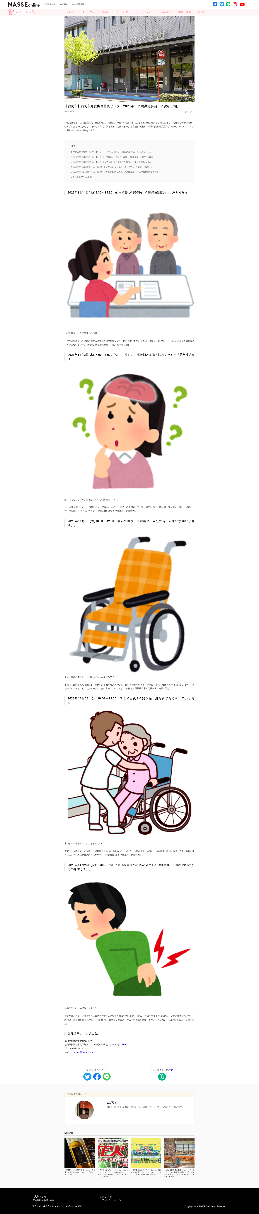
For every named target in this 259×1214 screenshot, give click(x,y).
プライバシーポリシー (111, 1200)
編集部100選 (184, 12)
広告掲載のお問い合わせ (45, 1200)
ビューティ (88, 12)
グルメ (69, 12)
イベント (127, 12)
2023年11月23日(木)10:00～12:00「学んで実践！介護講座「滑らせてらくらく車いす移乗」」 (112, 167)
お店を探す (165, 12)
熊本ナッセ (106, 1196)
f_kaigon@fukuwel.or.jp (82, 1052)
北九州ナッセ (39, 1196)
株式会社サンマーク (53, 1206)
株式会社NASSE (74, 1206)
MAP (124, 1044)
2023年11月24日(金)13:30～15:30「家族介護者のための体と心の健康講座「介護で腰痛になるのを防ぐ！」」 (118, 172)
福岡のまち (108, 12)
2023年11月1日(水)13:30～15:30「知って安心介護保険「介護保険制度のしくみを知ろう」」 (111, 152)
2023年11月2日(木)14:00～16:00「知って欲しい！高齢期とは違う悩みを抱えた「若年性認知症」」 (114, 157)
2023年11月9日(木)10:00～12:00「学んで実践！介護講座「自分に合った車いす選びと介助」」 (112, 162)
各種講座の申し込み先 (81, 177)
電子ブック (203, 12)
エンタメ (146, 12)
